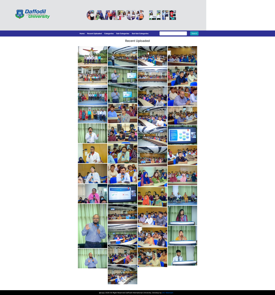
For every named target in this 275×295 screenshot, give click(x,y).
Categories (109, 33)
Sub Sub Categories (140, 33)
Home (82, 33)
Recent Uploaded (94, 33)
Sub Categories (122, 33)
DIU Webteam (167, 293)
